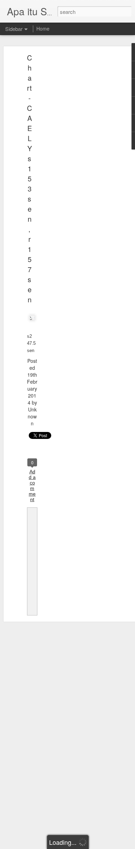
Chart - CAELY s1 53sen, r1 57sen (29, 178)
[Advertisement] (75, 165)
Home (43, 28)
